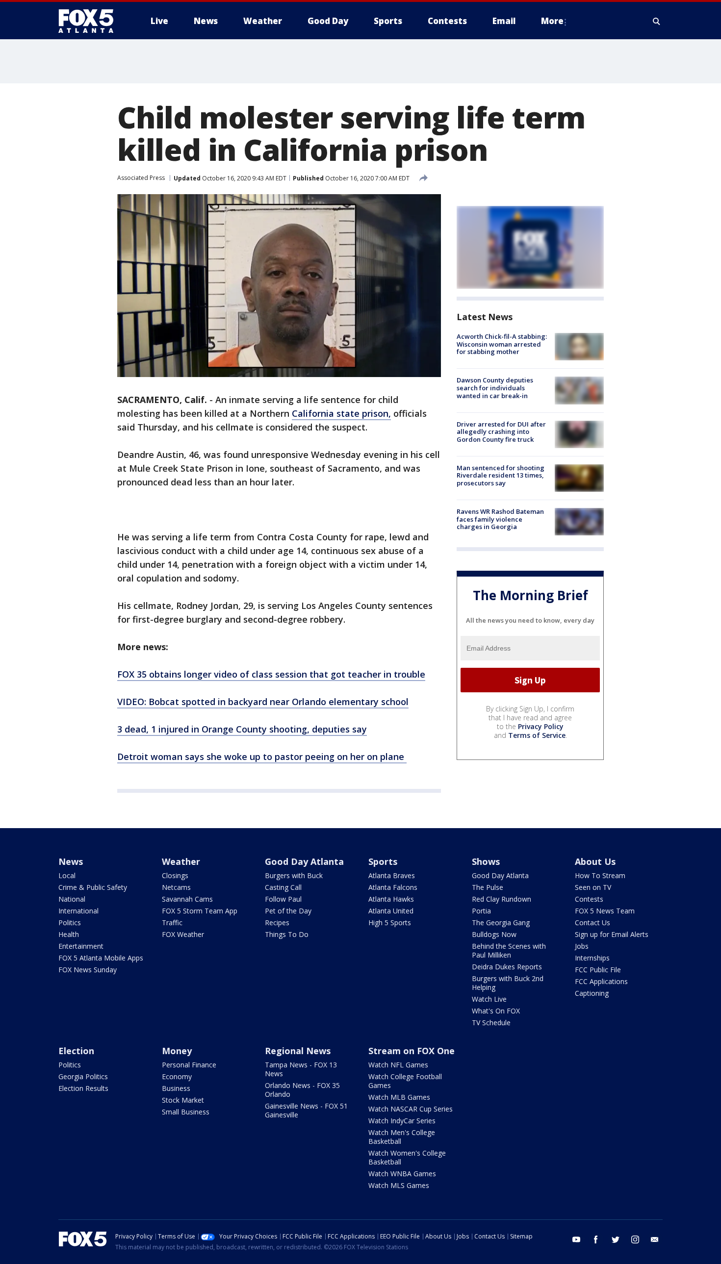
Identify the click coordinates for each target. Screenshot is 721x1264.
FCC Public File (598, 969)
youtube (576, 1239)
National (71, 899)
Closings (175, 875)
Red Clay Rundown (501, 899)
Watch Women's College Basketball (407, 1157)
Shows (486, 861)
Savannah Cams (187, 899)
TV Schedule (491, 1022)
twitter (615, 1239)
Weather (181, 861)
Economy (177, 1076)
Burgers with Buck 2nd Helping (507, 983)
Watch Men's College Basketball (401, 1137)
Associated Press (141, 178)
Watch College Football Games (405, 1081)
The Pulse (487, 887)
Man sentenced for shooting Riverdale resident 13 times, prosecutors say (500, 475)
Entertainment (80, 946)
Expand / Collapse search (657, 21)
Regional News (298, 1051)
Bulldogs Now (494, 934)
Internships (592, 957)
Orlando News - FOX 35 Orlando (302, 1090)
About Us (595, 861)
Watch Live (489, 999)
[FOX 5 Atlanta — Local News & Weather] (90, 21)
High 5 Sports (389, 922)
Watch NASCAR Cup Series (410, 1108)
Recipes (277, 922)
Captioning (592, 993)
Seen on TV (593, 887)
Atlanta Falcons (392, 887)
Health (68, 934)
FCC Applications (601, 981)
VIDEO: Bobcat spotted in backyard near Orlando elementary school (263, 702)
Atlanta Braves (391, 875)
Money (177, 1051)
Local (67, 875)
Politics (69, 922)
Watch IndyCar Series (402, 1120)
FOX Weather (183, 934)
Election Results (83, 1088)
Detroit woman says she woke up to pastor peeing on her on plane (262, 756)
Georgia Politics (83, 1076)
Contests (589, 899)
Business (176, 1088)
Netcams (176, 887)
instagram (635, 1239)
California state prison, (341, 413)
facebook (596, 1239)
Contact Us (592, 922)
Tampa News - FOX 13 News (301, 1069)
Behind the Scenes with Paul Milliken (509, 950)
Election (76, 1051)
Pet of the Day (288, 910)
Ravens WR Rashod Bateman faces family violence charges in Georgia (500, 519)
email (655, 1239)
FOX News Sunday (87, 969)
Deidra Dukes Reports (507, 966)
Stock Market (183, 1100)
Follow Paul (283, 899)
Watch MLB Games (399, 1097)
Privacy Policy (541, 726)
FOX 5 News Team (605, 910)
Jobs (582, 946)
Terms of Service (537, 735)
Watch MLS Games (398, 1185)
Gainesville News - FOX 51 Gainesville (306, 1110)
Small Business (185, 1111)
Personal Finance (189, 1064)
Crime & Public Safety (92, 887)
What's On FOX (496, 1010)
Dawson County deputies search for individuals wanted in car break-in (495, 388)
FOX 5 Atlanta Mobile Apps (100, 957)
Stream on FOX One (411, 1051)
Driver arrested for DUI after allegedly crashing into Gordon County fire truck (501, 432)
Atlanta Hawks (391, 899)
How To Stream (600, 875)
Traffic (172, 922)
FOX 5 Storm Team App (199, 910)
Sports (382, 861)
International (78, 910)
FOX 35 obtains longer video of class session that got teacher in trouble (271, 674)
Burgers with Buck (294, 875)
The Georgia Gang (501, 922)
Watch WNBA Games (402, 1173)
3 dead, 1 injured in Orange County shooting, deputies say (242, 729)
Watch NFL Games (398, 1064)
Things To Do (287, 934)
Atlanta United (390, 910)
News (70, 861)
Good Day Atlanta (304, 861)
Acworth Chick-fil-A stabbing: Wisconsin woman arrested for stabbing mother (502, 344)
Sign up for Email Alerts (611, 934)
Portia (481, 910)
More (552, 20)
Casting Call (283, 887)
